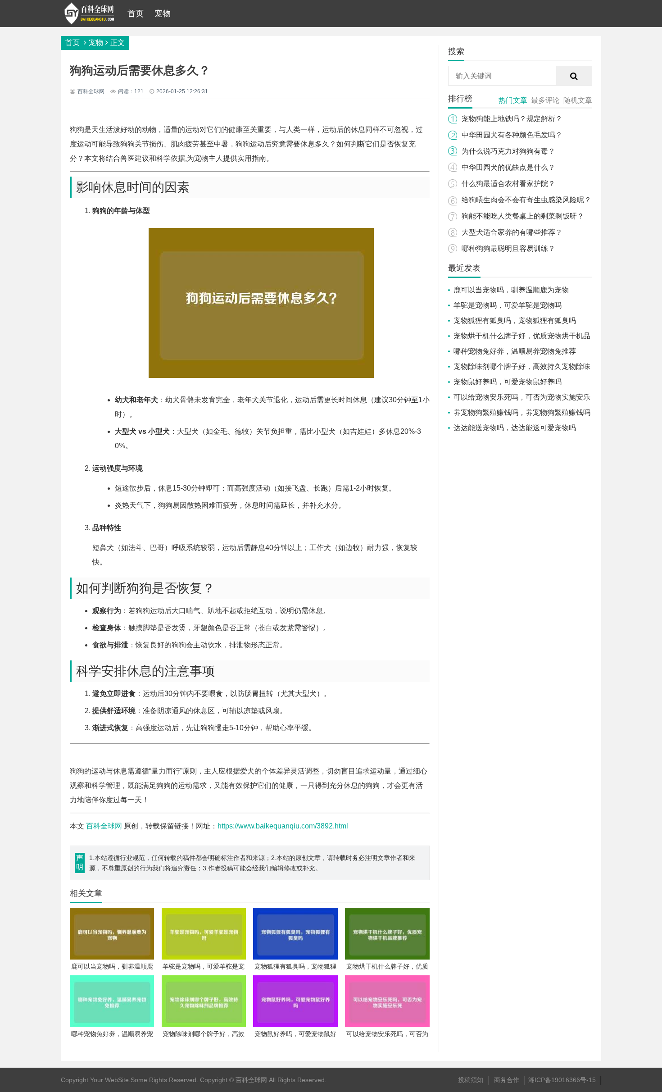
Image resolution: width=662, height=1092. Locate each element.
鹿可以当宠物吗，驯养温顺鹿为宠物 (511, 290)
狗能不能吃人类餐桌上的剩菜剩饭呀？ (523, 216)
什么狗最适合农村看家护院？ (508, 183)
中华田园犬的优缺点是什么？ (508, 167)
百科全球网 (104, 826)
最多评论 (545, 100)
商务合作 (506, 1079)
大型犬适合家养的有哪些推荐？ (512, 232)
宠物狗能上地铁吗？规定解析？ (512, 119)
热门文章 (513, 100)
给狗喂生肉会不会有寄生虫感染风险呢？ (526, 200)
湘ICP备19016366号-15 (562, 1079)
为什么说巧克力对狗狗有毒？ (508, 151)
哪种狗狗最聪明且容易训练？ (508, 248)
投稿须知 (470, 1079)
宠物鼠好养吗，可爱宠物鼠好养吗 (507, 382)
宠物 (162, 13)
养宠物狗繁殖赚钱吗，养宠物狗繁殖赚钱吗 (521, 412)
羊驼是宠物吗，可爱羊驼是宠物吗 (507, 305)
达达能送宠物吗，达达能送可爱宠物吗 (514, 428)
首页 (135, 13)
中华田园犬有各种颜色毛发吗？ (512, 135)
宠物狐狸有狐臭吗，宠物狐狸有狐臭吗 (514, 320)
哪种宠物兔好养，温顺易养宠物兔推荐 (514, 351)
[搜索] (574, 76)
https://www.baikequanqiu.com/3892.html (283, 826)
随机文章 (577, 100)
